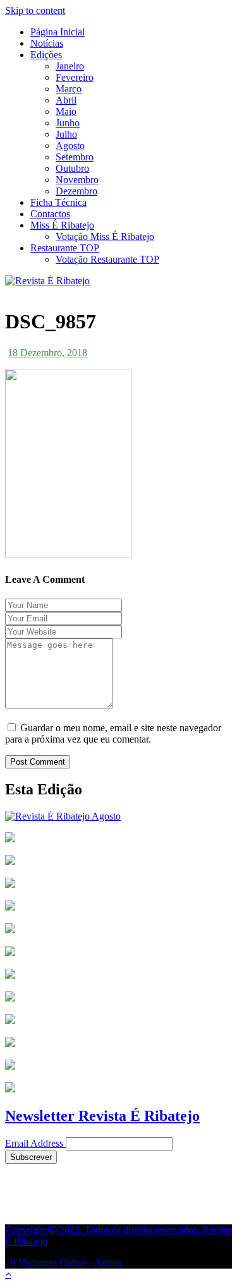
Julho (66, 134)
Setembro (75, 157)
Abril (66, 100)
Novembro (77, 179)
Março (69, 88)
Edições (46, 54)
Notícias (46, 43)
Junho (68, 122)
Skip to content (35, 10)
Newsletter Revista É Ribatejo (102, 1116)
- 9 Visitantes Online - (118, 1246)
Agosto (70, 145)
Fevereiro (75, 77)
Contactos (50, 213)
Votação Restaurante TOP (107, 259)
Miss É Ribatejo (62, 225)
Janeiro (70, 66)
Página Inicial (57, 32)
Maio (66, 111)
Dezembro (76, 191)
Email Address (34, 1143)
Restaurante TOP (64, 247)
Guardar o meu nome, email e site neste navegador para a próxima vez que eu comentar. (113, 733)
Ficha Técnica (58, 202)
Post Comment (37, 762)
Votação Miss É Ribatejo (105, 236)
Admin (108, 1262)
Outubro (72, 168)
